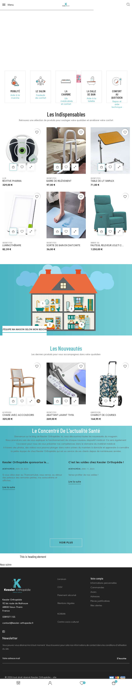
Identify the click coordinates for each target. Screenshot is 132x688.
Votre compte (96, 578)
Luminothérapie (11, 245)
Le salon (40, 91)
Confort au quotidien (117, 94)
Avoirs (93, 592)
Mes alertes (96, 606)
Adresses (95, 597)
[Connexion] (50, 683)
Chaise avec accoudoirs (18, 415)
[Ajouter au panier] (13, 167)
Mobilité (15, 91)
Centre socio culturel (68, 622)
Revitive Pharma (12, 181)
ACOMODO (6, 412)
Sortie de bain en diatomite (63, 245)
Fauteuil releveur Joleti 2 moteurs (106, 245)
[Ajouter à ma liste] (22, 167)
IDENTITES (7, 242)
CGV (59, 587)
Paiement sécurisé (66, 595)
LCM (4, 178)
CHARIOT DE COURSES (103, 415)
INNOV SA (95, 242)
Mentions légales (66, 603)
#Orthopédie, (8, 469)
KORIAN (61, 614)
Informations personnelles (103, 583)
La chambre (66, 92)
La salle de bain (91, 92)
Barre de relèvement (59, 181)
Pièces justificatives (100, 601)
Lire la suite (8, 487)
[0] (113, 684)
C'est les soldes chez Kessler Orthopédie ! (96, 462)
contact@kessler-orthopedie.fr (17, 623)
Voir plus (66, 542)
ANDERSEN (95, 412)
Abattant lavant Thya (60, 415)
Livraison (61, 579)
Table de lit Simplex (102, 181)
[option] (22, 191)
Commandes (97, 588)
